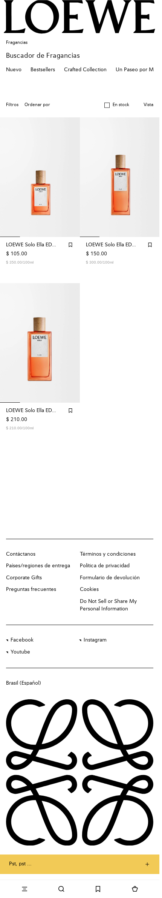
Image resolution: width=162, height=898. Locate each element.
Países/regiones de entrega (38, 565)
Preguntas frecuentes (31, 589)
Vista (148, 105)
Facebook (22, 640)
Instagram (95, 640)
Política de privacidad (105, 565)
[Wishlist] (98, 889)
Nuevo (13, 69)
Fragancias (17, 42)
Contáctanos (20, 554)
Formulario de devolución (110, 577)
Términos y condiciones (108, 554)
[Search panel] (61, 889)
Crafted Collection (85, 69)
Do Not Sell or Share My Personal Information (108, 605)
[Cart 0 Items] (134, 889)
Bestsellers (43, 69)
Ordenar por (37, 105)
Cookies (89, 589)
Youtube (20, 652)
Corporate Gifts (24, 577)
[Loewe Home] (79, 16)
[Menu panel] (24, 889)
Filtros (12, 105)
